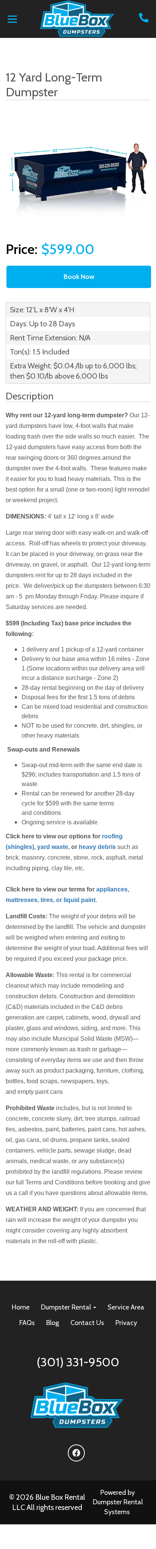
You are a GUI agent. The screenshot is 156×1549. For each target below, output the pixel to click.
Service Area (126, 1307)
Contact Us (87, 1323)
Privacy (126, 1323)
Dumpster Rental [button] (66, 1307)
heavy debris (97, 847)
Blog (52, 1323)
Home (21, 1307)
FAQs (27, 1323)
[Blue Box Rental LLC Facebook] (76, 1452)
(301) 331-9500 (78, 1362)
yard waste (52, 847)
